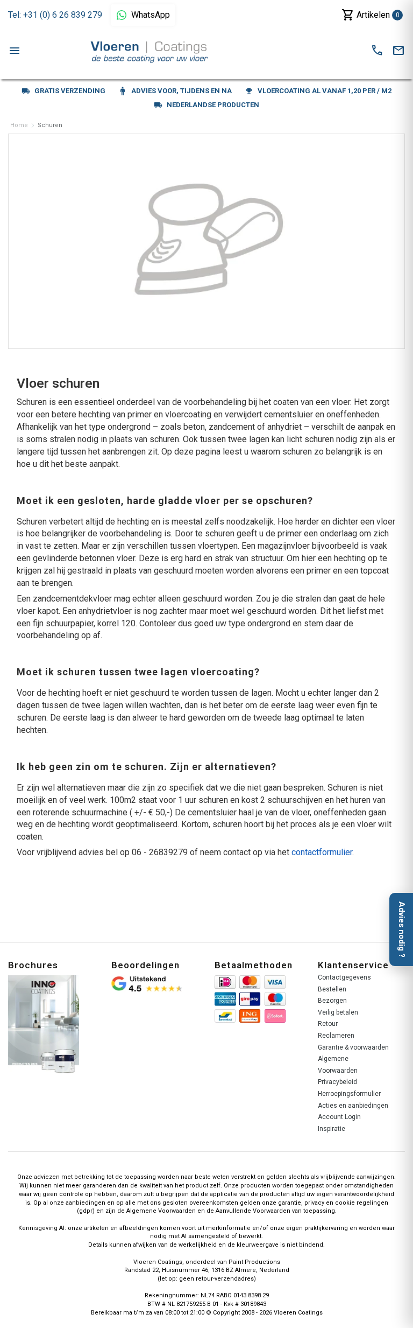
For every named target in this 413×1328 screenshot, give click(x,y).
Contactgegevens (344, 977)
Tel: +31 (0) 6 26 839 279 (55, 15)
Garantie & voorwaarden (353, 1047)
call (377, 50)
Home (19, 125)
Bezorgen (332, 1000)
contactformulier (321, 852)
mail (398, 50)
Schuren (50, 125)
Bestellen (332, 989)
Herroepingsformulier (349, 1094)
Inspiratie (331, 1129)
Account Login (339, 1117)
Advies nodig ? (402, 929)
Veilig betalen (338, 1012)
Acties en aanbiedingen (353, 1105)
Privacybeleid (337, 1082)
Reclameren (336, 1035)
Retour (328, 1024)
